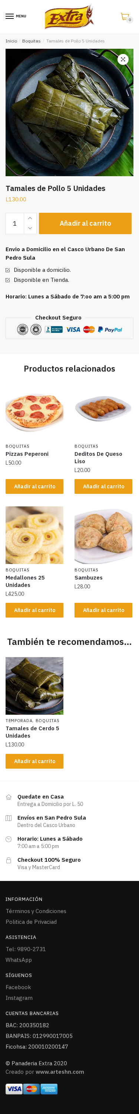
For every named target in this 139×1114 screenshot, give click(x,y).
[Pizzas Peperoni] (34, 411)
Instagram (19, 997)
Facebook (18, 987)
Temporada (19, 720)
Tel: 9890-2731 (26, 949)
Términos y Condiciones (36, 911)
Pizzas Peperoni (27, 453)
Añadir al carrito (85, 223)
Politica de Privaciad (31, 921)
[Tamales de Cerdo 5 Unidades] (34, 686)
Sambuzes (89, 577)
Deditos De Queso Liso (98, 457)
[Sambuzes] (103, 535)
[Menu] (10, 17)
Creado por (45, 1071)
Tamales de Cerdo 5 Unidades (32, 732)
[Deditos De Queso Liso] (103, 411)
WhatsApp (19, 959)
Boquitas (31, 41)
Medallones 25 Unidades (25, 581)
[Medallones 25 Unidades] (34, 535)
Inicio (11, 41)
